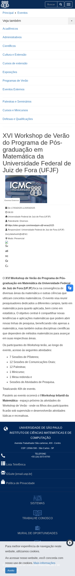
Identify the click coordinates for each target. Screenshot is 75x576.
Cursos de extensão (15, 63)
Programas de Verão (15, 80)
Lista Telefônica (15, 464)
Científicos (9, 45)
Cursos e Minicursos (15, 110)
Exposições (10, 72)
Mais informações (44, 563)
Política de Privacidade (20, 483)
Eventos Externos (13, 89)
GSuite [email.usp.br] (19, 473)
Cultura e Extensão (14, 54)
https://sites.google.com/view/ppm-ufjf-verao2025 (31, 225)
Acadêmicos (10, 28)
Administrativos (12, 37)
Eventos (22, 12)
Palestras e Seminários (17, 101)
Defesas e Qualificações (18, 119)
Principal (8, 12)
